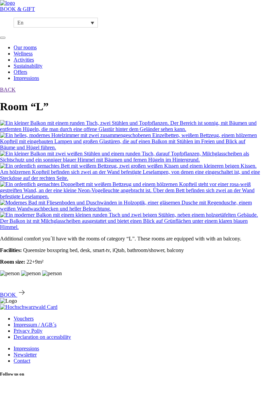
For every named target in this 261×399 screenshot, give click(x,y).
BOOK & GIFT (17, 9)
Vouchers (24, 318)
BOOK (8, 295)
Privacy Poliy (28, 331)
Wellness (23, 53)
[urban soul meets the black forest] (7, 3)
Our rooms (25, 47)
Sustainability (28, 66)
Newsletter (25, 355)
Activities (24, 60)
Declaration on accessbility (42, 337)
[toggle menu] (2, 38)
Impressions (26, 78)
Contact (22, 361)
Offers (20, 72)
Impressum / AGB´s (35, 325)
